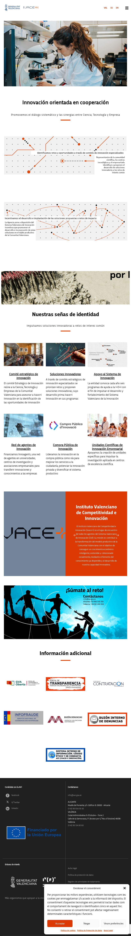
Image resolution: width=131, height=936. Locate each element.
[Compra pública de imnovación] (65, 425)
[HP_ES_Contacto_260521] (65, 612)
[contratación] (107, 684)
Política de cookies (68, 930)
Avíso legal (72, 868)
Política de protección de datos (80, 875)
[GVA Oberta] (23, 683)
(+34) (76, 809)
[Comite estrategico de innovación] (23, 354)
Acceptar (60, 923)
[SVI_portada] (107, 354)
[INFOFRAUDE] (23, 718)
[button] (124, 888)
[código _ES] (65, 755)
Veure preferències (113, 923)
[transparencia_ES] (65, 684)
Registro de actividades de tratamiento (84, 882)
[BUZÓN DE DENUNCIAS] (65, 719)
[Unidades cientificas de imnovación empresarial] (107, 425)
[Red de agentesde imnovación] (23, 425)
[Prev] (74, 535)
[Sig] (117, 535)
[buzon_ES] (107, 719)
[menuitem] (105, 8)
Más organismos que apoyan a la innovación (28, 898)
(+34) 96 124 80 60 (76, 825)
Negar (87, 923)
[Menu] (126, 8)
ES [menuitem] (112, 8)
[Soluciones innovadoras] (65, 354)
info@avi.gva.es (74, 795)
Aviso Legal (108, 930)
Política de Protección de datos (89, 930)
